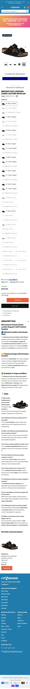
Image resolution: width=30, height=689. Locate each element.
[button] (25, 47)
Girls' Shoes (4, 599)
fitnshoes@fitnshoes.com (12, 651)
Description (8, 321)
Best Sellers (4, 605)
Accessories (4, 602)
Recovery (3, 632)
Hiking (3, 620)
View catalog (2, 7)
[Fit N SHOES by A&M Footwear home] (15, 7)
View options (6, 568)
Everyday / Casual (6, 629)
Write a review (15, 78)
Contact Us (21, 620)
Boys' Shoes (4, 596)
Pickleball (4, 640)
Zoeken (27, 11)
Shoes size (4, 99)
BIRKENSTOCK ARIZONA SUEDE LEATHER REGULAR (9, 558)
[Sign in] (25, 7)
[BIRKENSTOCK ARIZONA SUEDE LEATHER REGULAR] (9, 543)
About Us (20, 615)
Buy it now (15, 306)
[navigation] (6, 64)
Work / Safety (5, 626)
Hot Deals (3, 608)
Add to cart (18, 300)
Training (3, 623)
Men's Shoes (4, 591)
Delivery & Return (22, 623)
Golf (2, 635)
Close (28, 2)
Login (19, 626)
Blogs (19, 617)
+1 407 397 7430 (9, 648)
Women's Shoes (5, 594)
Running (3, 617)
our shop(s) (13, 279)
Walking (3, 615)
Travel (3, 638)
